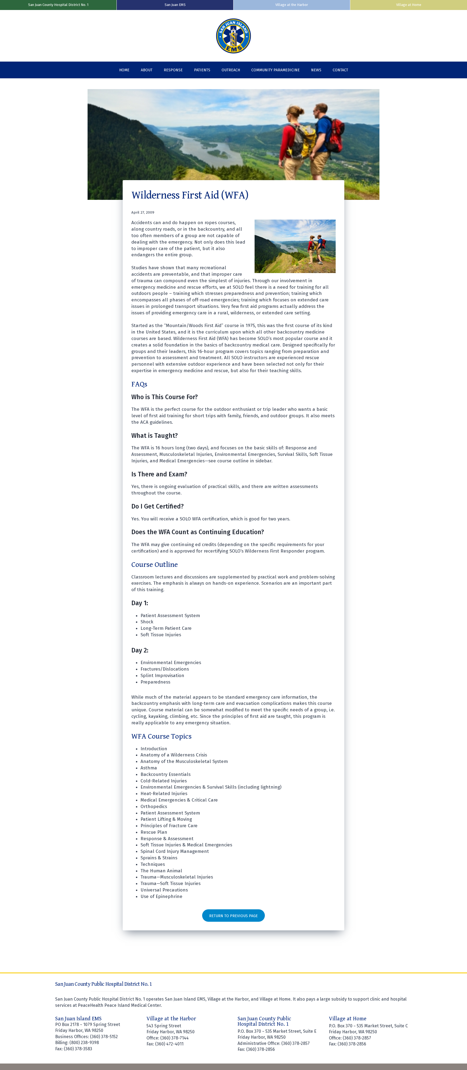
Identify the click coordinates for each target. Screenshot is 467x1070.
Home (124, 70)
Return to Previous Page (233, 916)
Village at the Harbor (291, 5)
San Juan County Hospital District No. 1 (58, 5)
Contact (340, 70)
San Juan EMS (175, 5)
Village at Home (408, 5)
